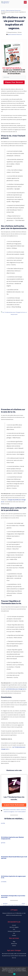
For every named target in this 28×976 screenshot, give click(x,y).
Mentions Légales (14, 927)
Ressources (14, 943)
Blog (14, 941)
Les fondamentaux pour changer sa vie (16, 689)
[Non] (26, 971)
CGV (14, 933)
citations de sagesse (9, 811)
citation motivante (21, 809)
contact (14, 935)
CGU (14, 929)
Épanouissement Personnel (15, 34)
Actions (14, 945)
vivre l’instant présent (20, 811)
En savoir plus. (17, 972)
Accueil (14, 925)
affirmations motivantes (9, 809)
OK (14, 974)
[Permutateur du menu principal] (25, 2)
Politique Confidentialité (14, 931)
